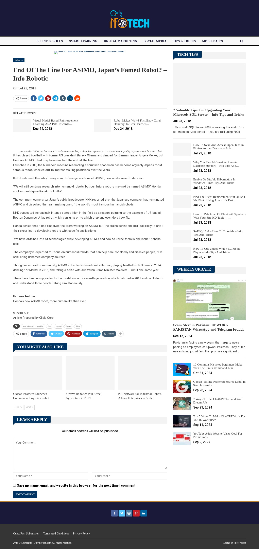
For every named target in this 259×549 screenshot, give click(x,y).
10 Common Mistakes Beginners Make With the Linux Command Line (217, 366)
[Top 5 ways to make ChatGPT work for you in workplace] (182, 421)
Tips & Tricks (184, 41)
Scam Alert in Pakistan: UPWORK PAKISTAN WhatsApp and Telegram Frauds (208, 327)
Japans (68, 326)
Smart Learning (83, 41)
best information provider (33, 326)
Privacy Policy (81, 533)
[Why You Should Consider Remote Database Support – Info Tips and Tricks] (182, 167)
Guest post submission (26, 533)
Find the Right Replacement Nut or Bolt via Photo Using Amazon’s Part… (219, 198)
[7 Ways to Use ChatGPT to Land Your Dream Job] (182, 403)
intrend (59, 326)
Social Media (155, 41)
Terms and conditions (56, 533)
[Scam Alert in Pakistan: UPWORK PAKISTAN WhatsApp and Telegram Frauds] (209, 299)
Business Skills (49, 41)
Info (49, 326)
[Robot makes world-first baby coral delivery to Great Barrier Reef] (102, 125)
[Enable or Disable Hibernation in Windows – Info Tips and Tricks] (182, 184)
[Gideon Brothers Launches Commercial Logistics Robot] (37, 373)
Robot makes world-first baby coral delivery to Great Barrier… (137, 122)
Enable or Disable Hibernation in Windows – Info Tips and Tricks (214, 181)
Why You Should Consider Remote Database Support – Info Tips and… (216, 164)
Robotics (19, 60)
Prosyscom (240, 542)
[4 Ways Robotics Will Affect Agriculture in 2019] (90, 373)
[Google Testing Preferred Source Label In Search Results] (182, 386)
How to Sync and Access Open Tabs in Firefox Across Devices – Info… (218, 146)
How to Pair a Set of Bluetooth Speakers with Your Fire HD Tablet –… (219, 216)
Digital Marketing (120, 41)
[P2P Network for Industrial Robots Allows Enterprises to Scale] (142, 373)
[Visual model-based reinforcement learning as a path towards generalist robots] (22, 125)
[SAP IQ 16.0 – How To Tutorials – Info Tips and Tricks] (182, 236)
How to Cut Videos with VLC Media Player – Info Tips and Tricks (216, 250)
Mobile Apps (212, 41)
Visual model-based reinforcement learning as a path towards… (55, 122)
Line (78, 326)
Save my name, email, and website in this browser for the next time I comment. (76, 485)
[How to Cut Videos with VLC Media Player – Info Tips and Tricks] (182, 253)
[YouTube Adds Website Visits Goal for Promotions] (182, 438)
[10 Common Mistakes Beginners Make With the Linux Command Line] (182, 369)
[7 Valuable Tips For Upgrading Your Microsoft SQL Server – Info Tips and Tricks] (209, 84)
